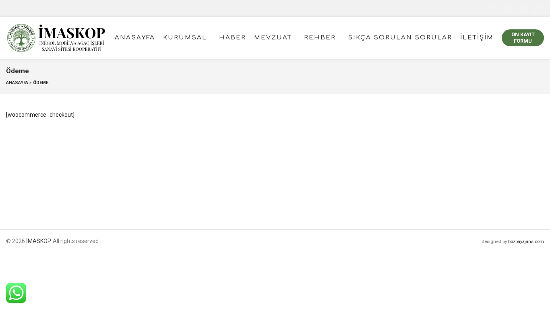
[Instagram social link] (523, 8)
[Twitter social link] (507, 8)
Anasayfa (17, 82)
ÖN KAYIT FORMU (523, 37)
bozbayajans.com (526, 241)
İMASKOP (38, 241)
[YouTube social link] (538, 8)
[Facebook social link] (492, 8)
